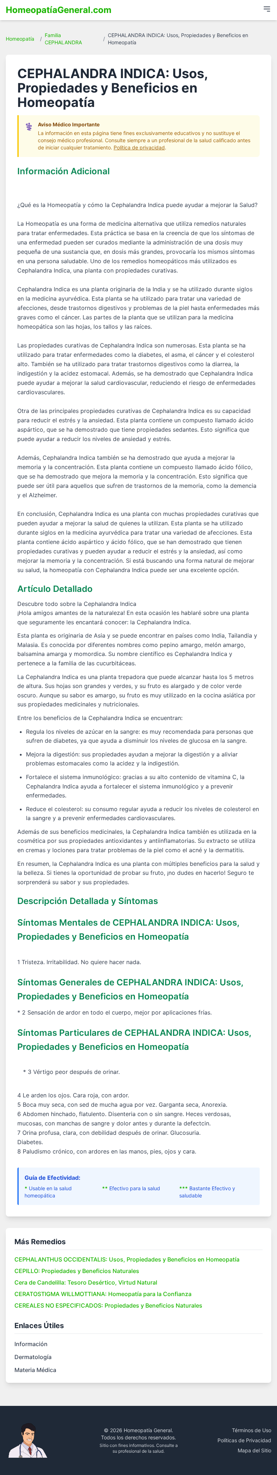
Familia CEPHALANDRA (63, 38)
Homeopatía (20, 39)
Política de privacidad (139, 147)
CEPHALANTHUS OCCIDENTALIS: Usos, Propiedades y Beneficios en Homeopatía (126, 1259)
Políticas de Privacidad (244, 1440)
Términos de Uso (251, 1430)
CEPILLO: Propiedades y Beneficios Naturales (76, 1270)
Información (31, 1344)
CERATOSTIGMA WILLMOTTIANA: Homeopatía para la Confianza (103, 1294)
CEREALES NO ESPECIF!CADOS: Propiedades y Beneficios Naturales (108, 1305)
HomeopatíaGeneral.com (58, 10)
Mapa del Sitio (254, 1450)
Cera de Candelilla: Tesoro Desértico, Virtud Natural (85, 1282)
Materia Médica (35, 1369)
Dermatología (33, 1357)
